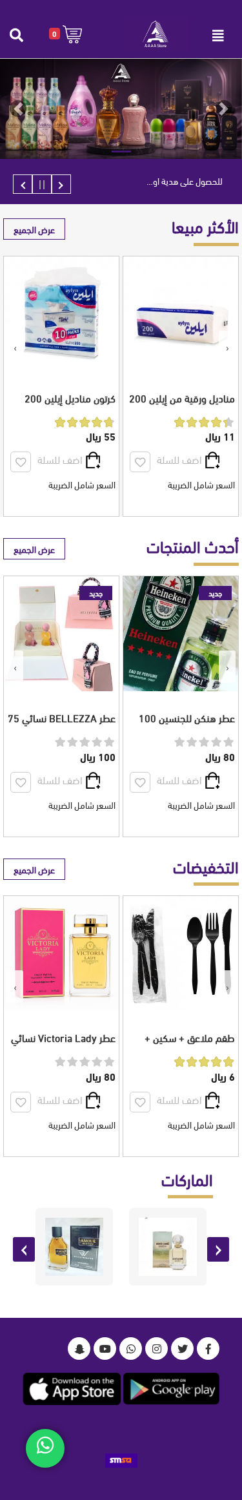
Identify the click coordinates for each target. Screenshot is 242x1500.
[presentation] (227, 347)
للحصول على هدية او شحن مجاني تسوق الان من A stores (149, 180)
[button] (65, 33)
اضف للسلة (179, 459)
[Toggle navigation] (218, 35)
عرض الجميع (34, 229)
